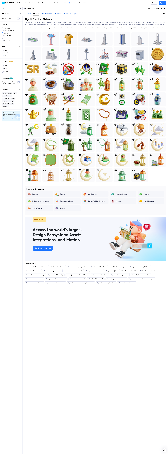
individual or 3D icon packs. (48, 24)
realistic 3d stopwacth (96, 279)
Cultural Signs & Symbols (9, 98)
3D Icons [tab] (36, 14)
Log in (154, 3)
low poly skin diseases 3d (35, 279)
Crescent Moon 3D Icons (159, 28)
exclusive (75, 24)
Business (5, 101)
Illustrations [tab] (58, 13)
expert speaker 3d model (95, 271)
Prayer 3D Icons (121, 28)
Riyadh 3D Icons (30, 28)
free (37, 22)
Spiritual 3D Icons (53, 28)
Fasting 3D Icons (145, 28)
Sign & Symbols (149, 201)
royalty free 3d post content (142, 275)
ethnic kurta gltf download (53, 271)
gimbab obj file (112, 271)
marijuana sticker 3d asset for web (79, 275)
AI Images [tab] (73, 13)
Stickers (62, 208)
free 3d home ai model (129, 271)
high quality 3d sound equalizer (57, 279)
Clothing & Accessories (8, 103)
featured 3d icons (94, 24)
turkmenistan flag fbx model (56, 283)
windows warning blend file (107, 283)
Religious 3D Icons (109, 28)
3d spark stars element (78, 279)
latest (84, 24)
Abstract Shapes (121, 194)
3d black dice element (57, 267)
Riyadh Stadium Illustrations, (142, 24)
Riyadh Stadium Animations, (126, 24)
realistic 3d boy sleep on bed (78, 267)
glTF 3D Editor (160, 8)
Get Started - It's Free (43, 248)
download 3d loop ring (56, 275)
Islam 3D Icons (42, 28)
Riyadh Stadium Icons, (156, 24)
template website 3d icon (35, 283)
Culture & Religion (7, 93)
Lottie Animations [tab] (46, 13)
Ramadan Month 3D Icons (68, 28)
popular (80, 24)
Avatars (118, 201)
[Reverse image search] (149, 8)
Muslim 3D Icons (96, 28)
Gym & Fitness (37, 208)
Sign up (162, 3)
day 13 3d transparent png (118, 267)
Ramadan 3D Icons (84, 28)
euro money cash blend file (74, 271)
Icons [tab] (66, 13)
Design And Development (96, 201)
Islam (15, 93)
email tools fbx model (34, 271)
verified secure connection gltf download (81, 283)
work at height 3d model (127, 283)
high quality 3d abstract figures (37, 267)
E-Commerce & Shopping (40, 201)
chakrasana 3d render (98, 267)
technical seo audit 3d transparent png (142, 279)
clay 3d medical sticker (100, 275)
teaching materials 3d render (117, 279)
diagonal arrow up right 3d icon (140, 267)
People (62, 194)
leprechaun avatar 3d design (36, 275)
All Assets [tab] (28, 13)
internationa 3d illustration (149, 271)
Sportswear (5, 106)
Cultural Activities (7, 96)
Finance (11, 101)
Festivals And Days (66, 201)
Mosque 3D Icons (133, 28)
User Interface (92, 194)
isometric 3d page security (120, 275)
